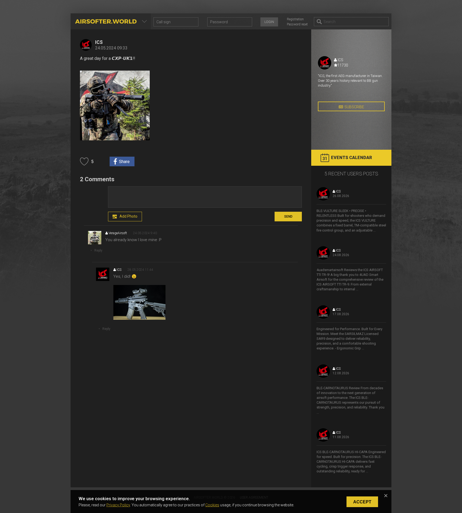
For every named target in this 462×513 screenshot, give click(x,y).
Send (288, 216)
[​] (205, 197)
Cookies (212, 505)
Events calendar (351, 157)
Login (269, 22)
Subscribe (354, 107)
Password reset (297, 24)
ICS (99, 42)
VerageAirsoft (117, 233)
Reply (98, 250)
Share (124, 161)
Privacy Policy (118, 505)
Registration (295, 19)
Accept (362, 502)
